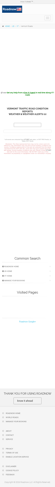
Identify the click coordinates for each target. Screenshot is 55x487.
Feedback (10, 475)
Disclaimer (10, 466)
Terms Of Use (11, 453)
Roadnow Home (11, 266)
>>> (28, 94)
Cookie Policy (12, 470)
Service (9, 439)
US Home (8, 271)
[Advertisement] (27, 59)
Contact (9, 435)
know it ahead (25, 400)
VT (18, 26)
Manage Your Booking (14, 280)
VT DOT (26, 139)
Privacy (9, 449)
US (13, 26)
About (8, 431)
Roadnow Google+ (27, 321)
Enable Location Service (17, 457)
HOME (7, 26)
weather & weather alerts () (27, 114)
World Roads (11, 417)
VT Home (8, 276)
